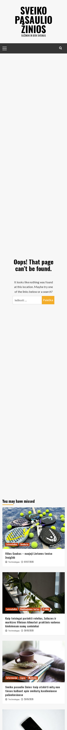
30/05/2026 (29, 630)
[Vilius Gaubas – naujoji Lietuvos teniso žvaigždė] (33, 528)
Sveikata (24, 544)
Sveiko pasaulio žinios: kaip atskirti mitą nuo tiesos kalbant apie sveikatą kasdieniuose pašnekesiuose (32, 691)
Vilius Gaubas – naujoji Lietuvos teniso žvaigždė (28, 555)
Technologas (14, 562)
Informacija (11, 677)
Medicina (32, 677)
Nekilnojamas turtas (29, 609)
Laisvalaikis (11, 544)
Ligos (22, 677)
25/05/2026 (29, 699)
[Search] (60, 48)
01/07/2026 (29, 561)
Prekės (46, 609)
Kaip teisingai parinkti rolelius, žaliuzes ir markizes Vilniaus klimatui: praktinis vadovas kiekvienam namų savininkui (32, 622)
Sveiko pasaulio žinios (33, 19)
